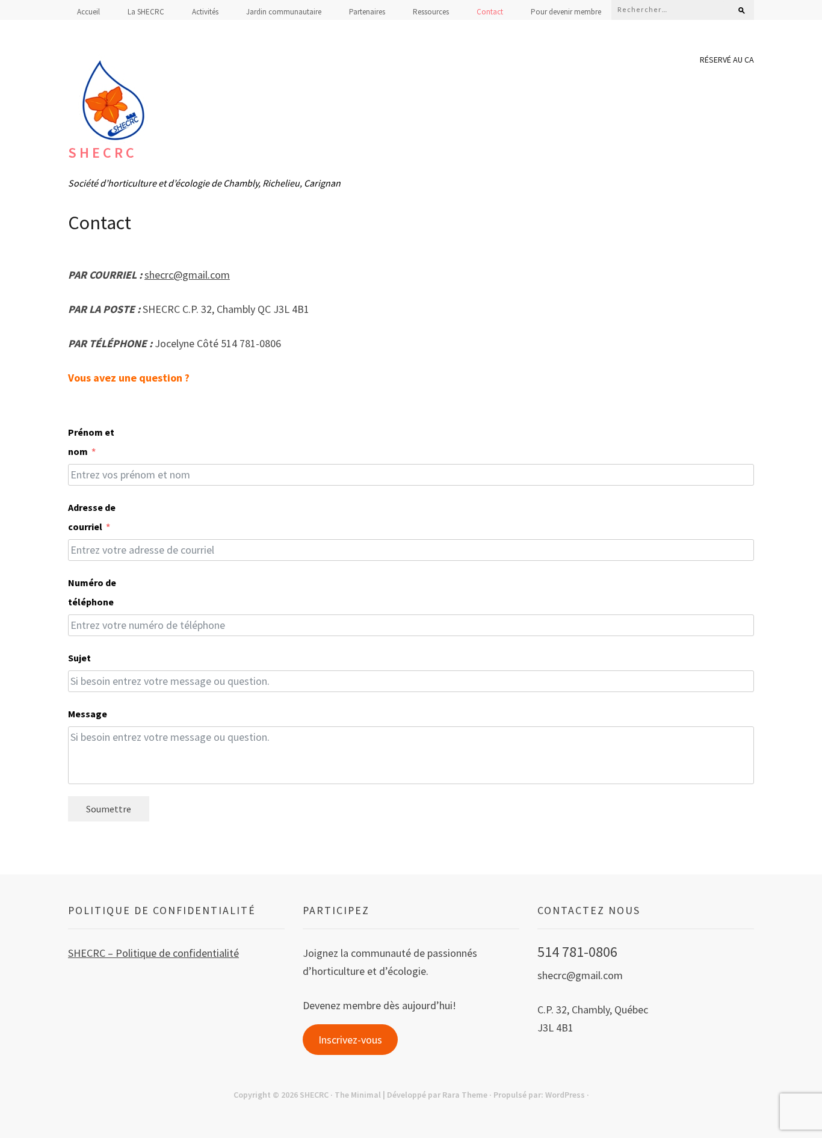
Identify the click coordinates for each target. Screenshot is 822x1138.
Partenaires (367, 12)
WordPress (565, 1094)
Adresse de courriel (92, 517)
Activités (205, 12)
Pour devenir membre (566, 12)
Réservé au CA (727, 59)
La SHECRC (146, 12)
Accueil (88, 12)
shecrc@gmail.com (187, 275)
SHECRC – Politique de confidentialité (153, 953)
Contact (490, 12)
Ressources (431, 12)
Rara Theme (464, 1094)
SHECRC (102, 152)
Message (82, 714)
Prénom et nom (91, 441)
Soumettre (108, 809)
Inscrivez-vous (350, 1040)
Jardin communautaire (283, 12)
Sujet (76, 658)
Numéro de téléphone (92, 592)
